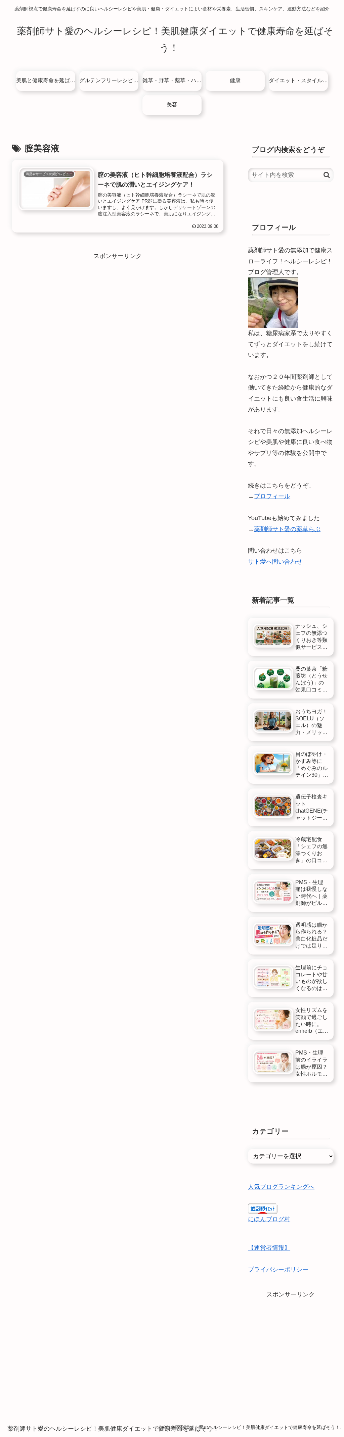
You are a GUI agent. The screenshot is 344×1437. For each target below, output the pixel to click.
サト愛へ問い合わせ (275, 561)
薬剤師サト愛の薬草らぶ (287, 529)
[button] (327, 175)
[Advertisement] (117, 309)
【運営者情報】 (269, 1247)
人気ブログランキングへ (281, 1186)
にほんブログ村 (269, 1219)
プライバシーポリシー (278, 1269)
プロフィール (272, 496)
